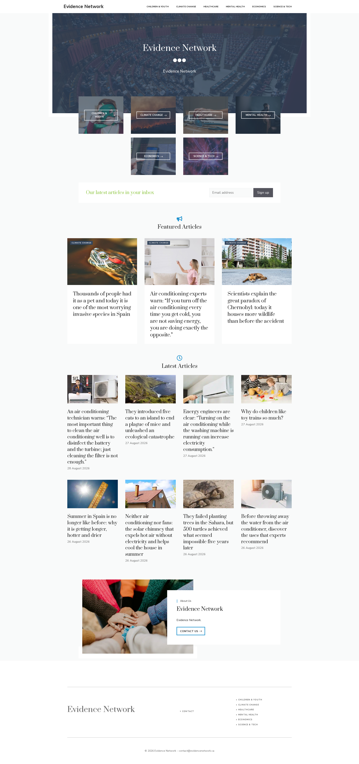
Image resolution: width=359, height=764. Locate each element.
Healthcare (210, 6)
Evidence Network (84, 6)
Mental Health (235, 6)
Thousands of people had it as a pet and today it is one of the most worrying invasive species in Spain (102, 304)
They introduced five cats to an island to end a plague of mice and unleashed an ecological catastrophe (149, 424)
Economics (259, 6)
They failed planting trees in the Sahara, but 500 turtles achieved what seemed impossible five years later (208, 532)
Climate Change (186, 6)
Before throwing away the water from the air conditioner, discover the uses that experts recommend (265, 529)
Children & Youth (158, 6)
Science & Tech (282, 6)
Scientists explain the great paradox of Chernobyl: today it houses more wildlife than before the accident (256, 307)
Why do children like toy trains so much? (263, 415)
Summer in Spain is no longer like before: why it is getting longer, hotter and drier (92, 526)
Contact (188, 711)
